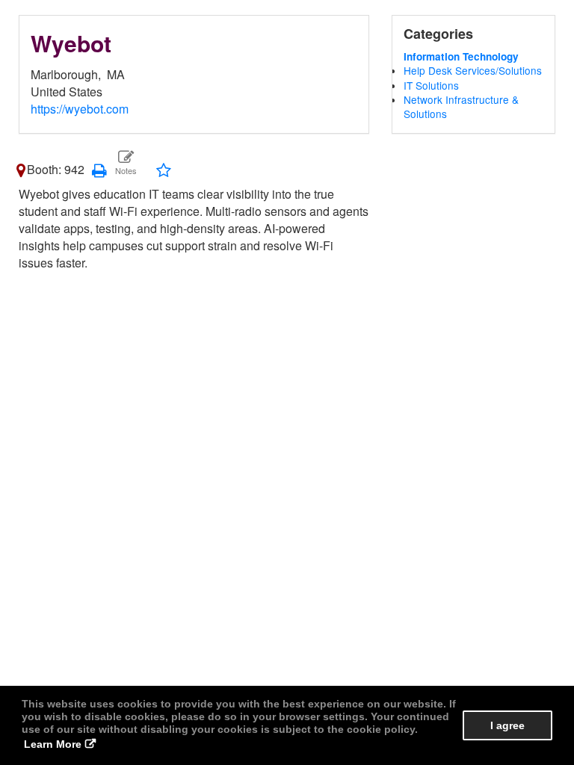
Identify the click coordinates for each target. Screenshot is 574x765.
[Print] (99, 169)
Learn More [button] (52, 744)
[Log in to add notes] (125, 163)
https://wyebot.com (80, 108)
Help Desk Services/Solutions (473, 70)
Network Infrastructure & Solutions (461, 106)
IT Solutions (431, 85)
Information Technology (461, 56)
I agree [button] (507, 725)
